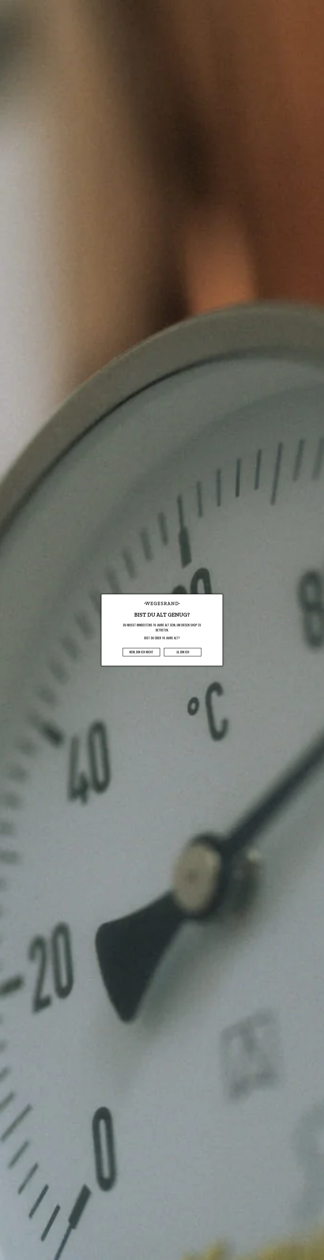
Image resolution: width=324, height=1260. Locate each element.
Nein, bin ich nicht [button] (141, 652)
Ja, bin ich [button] (182, 652)
